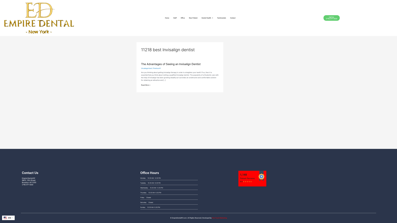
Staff (175, 18)
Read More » (145, 85)
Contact (233, 18)
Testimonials (221, 18)
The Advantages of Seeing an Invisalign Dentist (171, 64)
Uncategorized (146, 68)
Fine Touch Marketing (219, 218)
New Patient (193, 18)
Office (183, 18)
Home (167, 18)
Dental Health (206, 18)
